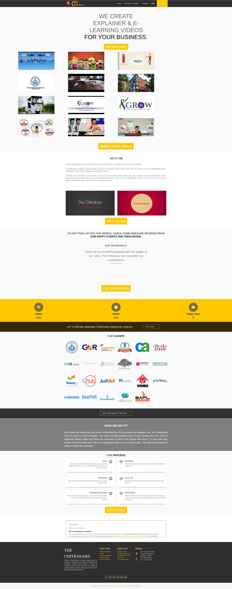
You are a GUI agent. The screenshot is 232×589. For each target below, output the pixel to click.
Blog (152, 3)
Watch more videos (116, 146)
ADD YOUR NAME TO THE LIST (114, 413)
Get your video (116, 46)
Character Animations (106, 555)
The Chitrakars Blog (123, 559)
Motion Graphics (104, 557)
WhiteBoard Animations (124, 555)
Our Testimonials (116, 288)
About (119, 3)
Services (127, 3)
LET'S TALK (162, 3)
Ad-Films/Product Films (124, 553)
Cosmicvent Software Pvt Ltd (120, 586)
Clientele (136, 3)
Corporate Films (122, 551)
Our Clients (120, 557)
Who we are (116, 221)
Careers (145, 3)
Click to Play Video (40, 69)
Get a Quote (149, 327)
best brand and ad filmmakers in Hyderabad (132, 536)
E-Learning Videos (105, 559)
